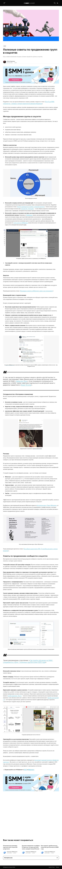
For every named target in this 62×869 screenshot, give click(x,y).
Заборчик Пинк (21, 381)
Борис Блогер (26, 385)
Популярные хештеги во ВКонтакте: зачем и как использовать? (36, 291)
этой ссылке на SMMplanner (21, 223)
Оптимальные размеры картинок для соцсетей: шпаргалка (10, 847)
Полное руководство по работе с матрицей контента (30, 206)
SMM (5, 46)
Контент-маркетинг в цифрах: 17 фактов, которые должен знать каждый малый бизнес (31, 847)
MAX (25, 769)
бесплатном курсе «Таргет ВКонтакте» (47, 505)
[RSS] (57, 3)
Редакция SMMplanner (12, 851)
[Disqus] (31, 817)
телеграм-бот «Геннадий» (27, 208)
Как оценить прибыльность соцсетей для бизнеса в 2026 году (50, 847)
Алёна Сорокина (11, 61)
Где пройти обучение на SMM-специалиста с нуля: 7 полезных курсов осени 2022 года (28, 661)
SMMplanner (29, 215)
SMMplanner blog (7, 867)
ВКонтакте (31, 769)
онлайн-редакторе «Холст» (15, 696)
